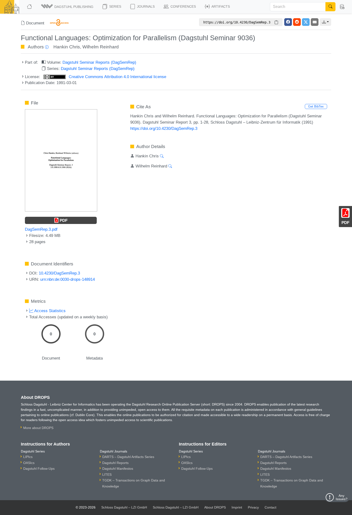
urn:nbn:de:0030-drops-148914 (67, 279)
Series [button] (114, 6)
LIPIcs (28, 457)
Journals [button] (145, 6)
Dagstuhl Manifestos (117, 468)
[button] (67, 6)
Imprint (237, 507)
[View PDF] (61, 160)
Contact (270, 507)
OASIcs (28, 463)
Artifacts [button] (220, 6)
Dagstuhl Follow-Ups (39, 468)
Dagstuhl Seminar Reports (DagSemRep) (99, 62)
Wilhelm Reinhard (100, 46)
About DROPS (215, 507)
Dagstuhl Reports (115, 463)
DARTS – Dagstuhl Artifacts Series (128, 457)
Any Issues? (341, 497)
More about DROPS (38, 428)
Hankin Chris (66, 46)
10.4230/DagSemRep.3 (59, 273)
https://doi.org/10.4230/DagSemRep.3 (163, 128)
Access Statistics (49, 310)
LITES (107, 474)
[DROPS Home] (30, 6)
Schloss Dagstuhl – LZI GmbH (124, 507)
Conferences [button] (183, 6)
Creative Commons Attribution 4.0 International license (117, 76)
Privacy (253, 507)
